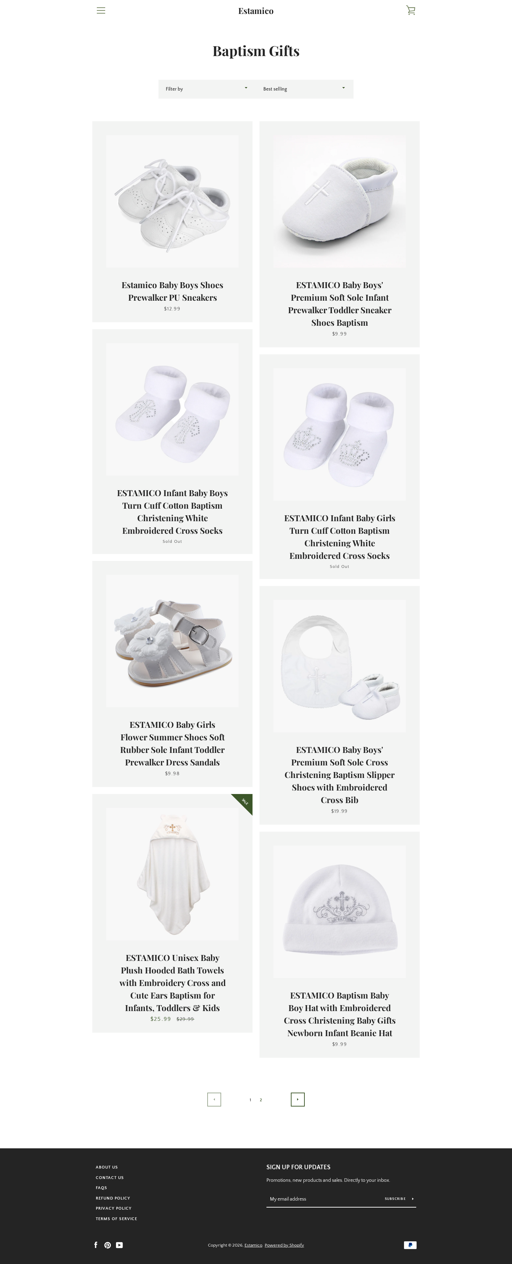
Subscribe (396, 1199)
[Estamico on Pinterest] (107, 1245)
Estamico (256, 11)
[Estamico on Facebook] (95, 1245)
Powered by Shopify (284, 1245)
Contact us (110, 1178)
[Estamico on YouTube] (119, 1245)
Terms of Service (116, 1219)
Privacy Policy (114, 1208)
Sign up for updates (298, 1167)
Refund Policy (113, 1198)
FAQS (101, 1188)
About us (107, 1167)
